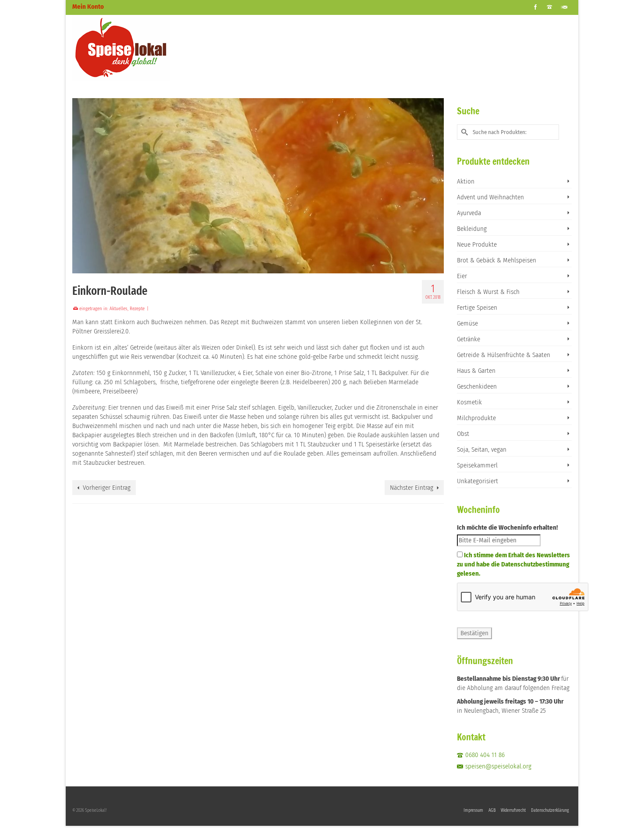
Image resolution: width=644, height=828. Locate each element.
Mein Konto (88, 7)
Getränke (468, 339)
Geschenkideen (477, 386)
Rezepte (137, 308)
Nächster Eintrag (411, 488)
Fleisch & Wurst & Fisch (488, 292)
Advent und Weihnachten (490, 197)
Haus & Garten (476, 371)
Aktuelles (118, 308)
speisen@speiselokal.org (498, 766)
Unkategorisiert (477, 481)
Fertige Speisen (477, 307)
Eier (462, 276)
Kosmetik (469, 402)
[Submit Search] (463, 132)
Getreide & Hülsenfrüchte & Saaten (503, 355)
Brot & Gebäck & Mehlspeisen (496, 260)
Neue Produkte (477, 244)
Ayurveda (469, 213)
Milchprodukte (476, 418)
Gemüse (467, 323)
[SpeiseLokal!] (151, 48)
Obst (463, 434)
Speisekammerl (477, 465)
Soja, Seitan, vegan (481, 449)
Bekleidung (472, 229)
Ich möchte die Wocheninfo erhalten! (507, 527)
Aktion (465, 181)
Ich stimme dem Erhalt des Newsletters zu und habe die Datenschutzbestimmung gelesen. (513, 564)
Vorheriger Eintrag (107, 488)
